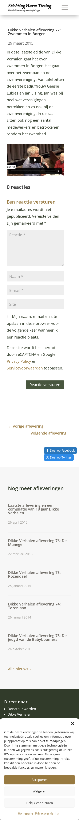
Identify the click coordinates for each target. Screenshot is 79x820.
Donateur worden (22, 709)
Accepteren (40, 779)
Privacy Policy (19, 361)
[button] (73, 723)
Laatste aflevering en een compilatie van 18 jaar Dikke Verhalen (33, 509)
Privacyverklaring (47, 813)
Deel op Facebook (62, 450)
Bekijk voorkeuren (39, 803)
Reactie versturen (44, 384)
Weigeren (39, 791)
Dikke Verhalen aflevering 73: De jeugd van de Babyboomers (37, 637)
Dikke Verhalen (19, 714)
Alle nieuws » (19, 668)
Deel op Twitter (60, 457)
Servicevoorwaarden (25, 368)
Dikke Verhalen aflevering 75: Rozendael (34, 574)
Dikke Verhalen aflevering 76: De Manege (37, 542)
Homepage (25, 813)
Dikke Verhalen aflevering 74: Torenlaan (34, 605)
